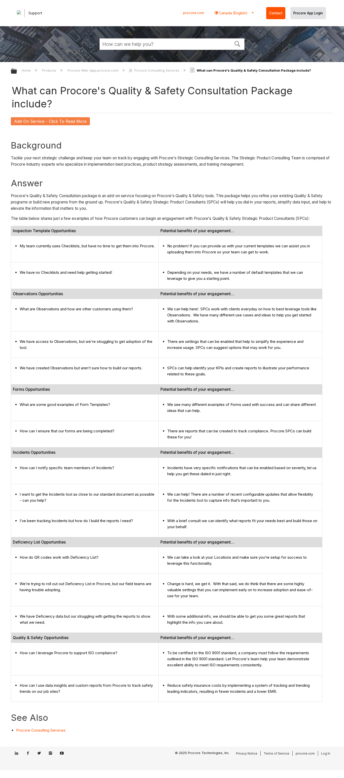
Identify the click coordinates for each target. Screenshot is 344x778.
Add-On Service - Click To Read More (50, 121)
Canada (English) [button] (233, 13)
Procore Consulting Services (156, 70)
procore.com (193, 13)
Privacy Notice (246, 753)
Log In (325, 753)
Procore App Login (308, 13)
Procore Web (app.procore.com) (93, 70)
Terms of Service (276, 753)
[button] (237, 43)
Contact (275, 13)
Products (49, 70)
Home (27, 70)
